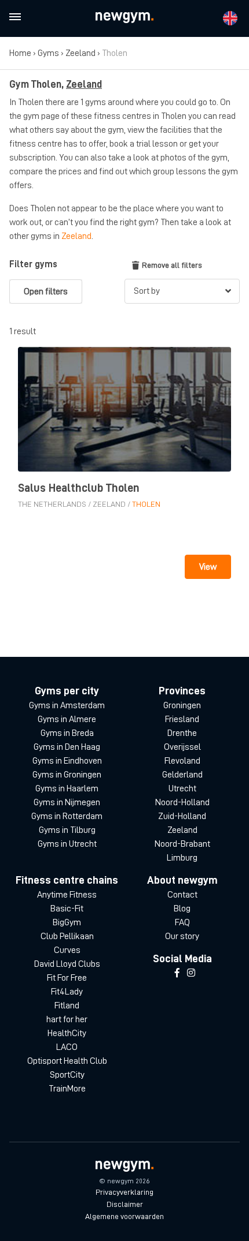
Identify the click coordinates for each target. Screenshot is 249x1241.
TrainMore (67, 1088)
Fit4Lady (67, 991)
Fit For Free (67, 977)
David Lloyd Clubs (67, 964)
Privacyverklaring (124, 1192)
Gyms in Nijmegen (67, 802)
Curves (67, 950)
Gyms (48, 53)
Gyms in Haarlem (66, 788)
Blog (182, 908)
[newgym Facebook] (177, 973)
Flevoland (182, 760)
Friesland (182, 719)
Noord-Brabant (182, 843)
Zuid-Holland (182, 816)
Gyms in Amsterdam (67, 705)
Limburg (182, 857)
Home (20, 53)
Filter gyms (33, 264)
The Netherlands (52, 504)
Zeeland (80, 53)
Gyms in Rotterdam (66, 816)
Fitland (66, 1005)
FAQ (182, 922)
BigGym (67, 922)
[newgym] (124, 17)
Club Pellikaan (67, 936)
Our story (182, 936)
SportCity (67, 1074)
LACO (67, 1047)
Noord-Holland (182, 802)
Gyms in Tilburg (67, 830)
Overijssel (182, 747)
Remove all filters (172, 265)
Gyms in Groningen (66, 774)
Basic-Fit (66, 908)
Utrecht (182, 788)
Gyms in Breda (67, 733)
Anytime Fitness (67, 894)
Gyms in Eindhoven (67, 760)
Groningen (182, 705)
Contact (182, 894)
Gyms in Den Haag (67, 747)
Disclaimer (125, 1204)
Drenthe (182, 733)
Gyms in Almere (67, 719)
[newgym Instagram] (191, 973)
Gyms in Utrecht (67, 843)
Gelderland (182, 774)
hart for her (66, 1019)
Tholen (146, 504)
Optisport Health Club (67, 1061)
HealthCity (66, 1033)
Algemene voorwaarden (124, 1216)
